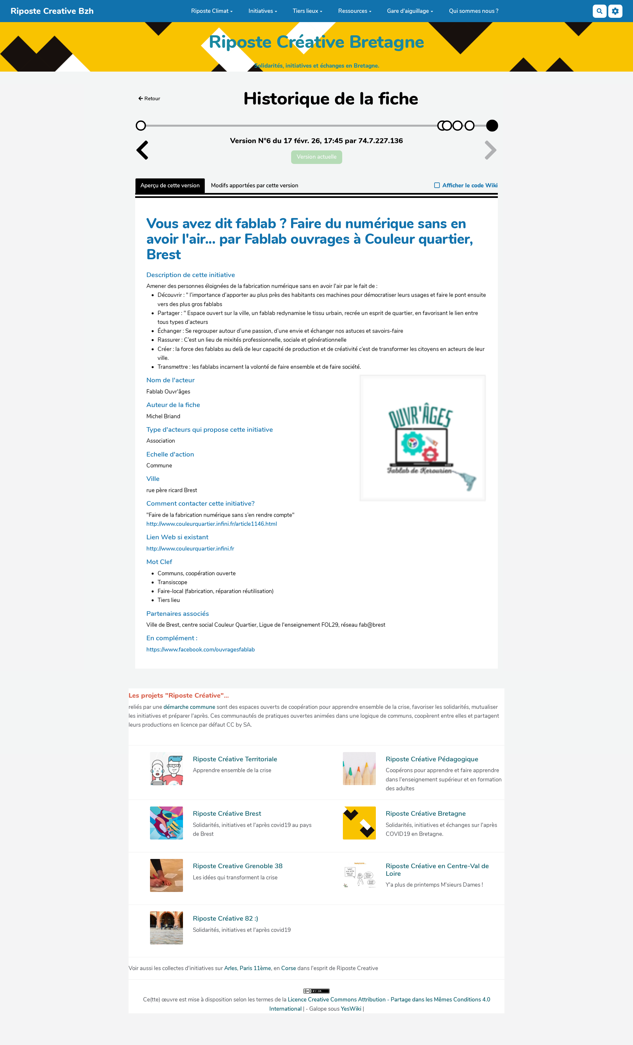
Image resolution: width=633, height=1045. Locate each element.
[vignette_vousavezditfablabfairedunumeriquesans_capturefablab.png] (418, 442)
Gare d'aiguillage (408, 11)
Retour (152, 98)
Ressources (352, 11)
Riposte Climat (209, 11)
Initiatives (261, 11)
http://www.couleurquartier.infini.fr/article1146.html (211, 524)
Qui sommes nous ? (473, 11)
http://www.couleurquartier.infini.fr (190, 549)
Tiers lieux (305, 11)
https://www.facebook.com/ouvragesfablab (200, 649)
